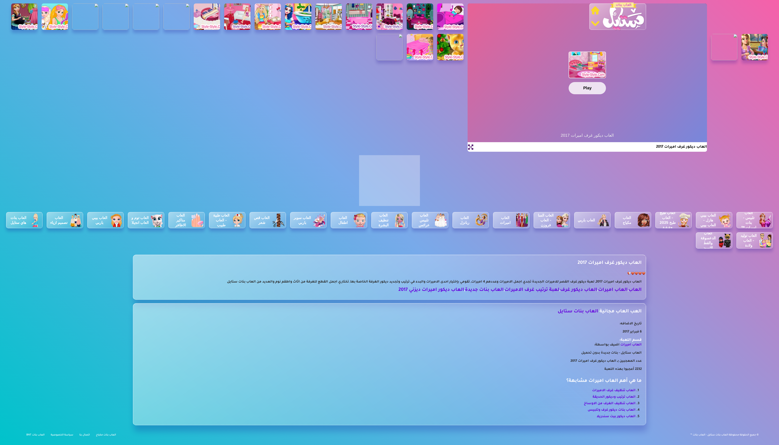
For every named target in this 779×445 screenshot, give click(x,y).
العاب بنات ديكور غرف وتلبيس (612, 410)
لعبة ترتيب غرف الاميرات (532, 290)
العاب (635, 290)
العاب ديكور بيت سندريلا (616, 416)
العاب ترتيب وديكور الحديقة (614, 397)
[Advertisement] (389, 182)
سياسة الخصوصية (62, 435)
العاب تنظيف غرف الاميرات (614, 390)
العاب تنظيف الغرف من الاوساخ (610, 403)
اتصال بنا (84, 435)
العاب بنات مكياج (106, 435)
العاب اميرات (613, 290)
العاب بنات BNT (35, 435)
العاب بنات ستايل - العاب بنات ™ (709, 435)
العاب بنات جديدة (484, 290)
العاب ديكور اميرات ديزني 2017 (431, 290)
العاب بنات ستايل (578, 311)
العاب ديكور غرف (578, 290)
